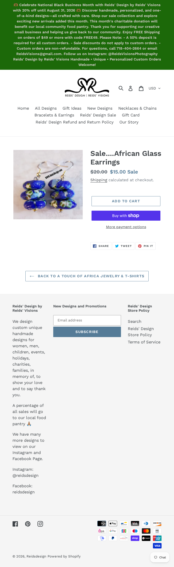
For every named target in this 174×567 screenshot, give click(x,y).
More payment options (126, 227)
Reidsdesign (36, 556)
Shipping (98, 180)
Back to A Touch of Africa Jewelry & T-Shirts (90, 276)
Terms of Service (144, 342)
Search (134, 321)
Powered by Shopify (64, 556)
